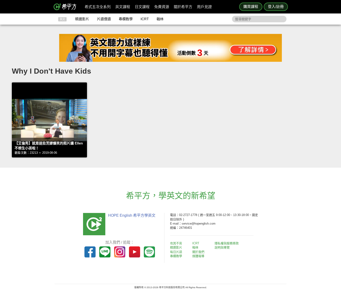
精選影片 (82, 19)
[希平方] (66, 6)
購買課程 (250, 7)
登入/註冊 (276, 7)
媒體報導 (198, 256)
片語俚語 (104, 19)
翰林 (160, 19)
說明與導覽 (222, 247)
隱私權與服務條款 (227, 243)
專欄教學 (126, 19)
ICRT (145, 19)
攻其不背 (176, 243)
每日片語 (176, 252)
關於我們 (198, 252)
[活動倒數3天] (170, 60)
